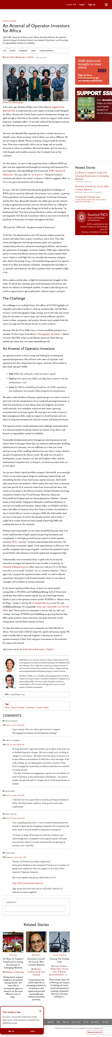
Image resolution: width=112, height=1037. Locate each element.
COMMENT (11, 902)
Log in (82, 4)
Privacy (85, 1022)
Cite (4, 51)
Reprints (66, 1022)
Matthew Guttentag (14, 972)
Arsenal (89, 1028)
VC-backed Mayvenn (41, 603)
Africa (7, 707)
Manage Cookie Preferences (98, 1032)
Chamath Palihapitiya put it (15, 567)
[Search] (101, 4)
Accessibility (95, 1022)
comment (23, 51)
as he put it (37, 174)
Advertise (51, 1022)
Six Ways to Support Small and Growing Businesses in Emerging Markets (13, 963)
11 (67, 974)
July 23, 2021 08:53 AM (15, 744)
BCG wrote (17, 542)
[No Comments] (93, 182)
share (12, 51)
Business (13, 955)
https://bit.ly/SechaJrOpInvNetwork (27, 883)
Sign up (91, 4)
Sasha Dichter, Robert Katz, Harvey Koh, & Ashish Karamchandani (58, 970)
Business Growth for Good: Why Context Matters (36, 961)
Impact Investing (9, 21)
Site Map (105, 1022)
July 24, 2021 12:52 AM (15, 795)
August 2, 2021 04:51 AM (16, 857)
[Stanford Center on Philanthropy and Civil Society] (92, 217)
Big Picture (36, 955)
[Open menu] (106, 4)
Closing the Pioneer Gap (59, 960)
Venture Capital (42, 707)
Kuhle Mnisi (10, 57)
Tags (7, 704)
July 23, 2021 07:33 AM (15, 725)
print (33, 51)
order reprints (47, 51)
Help (58, 1022)
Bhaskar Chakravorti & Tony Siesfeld (36, 972)
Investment (30, 707)
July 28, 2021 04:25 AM (15, 818)
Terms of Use (76, 1022)
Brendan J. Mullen (26, 57)
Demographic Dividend (49, 334)
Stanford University (99, 232)
